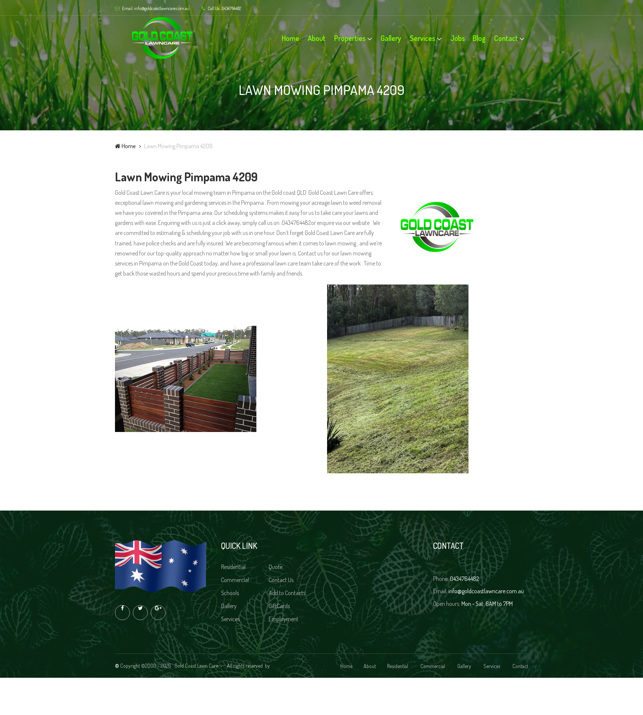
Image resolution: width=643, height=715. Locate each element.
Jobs (457, 38)
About (317, 38)
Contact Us (282, 580)
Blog (479, 38)
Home (290, 38)
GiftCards (280, 606)
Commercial (235, 580)
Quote (276, 567)
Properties (350, 38)
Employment (284, 619)
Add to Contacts (288, 593)
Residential (234, 567)
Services (422, 38)
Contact (506, 38)
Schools (230, 593)
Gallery (391, 38)
